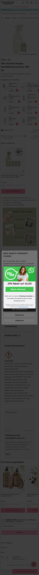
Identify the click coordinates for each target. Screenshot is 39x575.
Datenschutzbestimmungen (23, 306)
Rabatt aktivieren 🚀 (19, 289)
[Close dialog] (34, 268)
